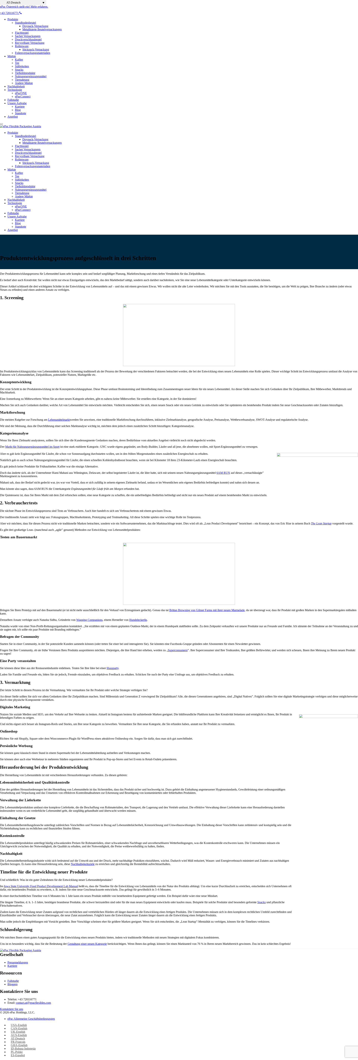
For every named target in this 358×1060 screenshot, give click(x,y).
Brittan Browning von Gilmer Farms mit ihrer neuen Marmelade (207, 610)
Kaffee (19, 59)
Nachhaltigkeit (16, 86)
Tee (17, 62)
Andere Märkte (24, 83)
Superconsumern (178, 650)
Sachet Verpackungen (27, 36)
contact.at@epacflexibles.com (33, 1002)
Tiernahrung (22, 79)
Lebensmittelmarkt (59, 419)
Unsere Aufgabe (17, 103)
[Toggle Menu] (1, 124)
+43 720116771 (9, 13)
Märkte (11, 56)
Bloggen (12, 984)
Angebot (12, 116)
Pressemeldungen (17, 962)
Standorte (20, 113)
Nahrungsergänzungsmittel (30, 76)
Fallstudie (13, 99)
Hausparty (113, 668)
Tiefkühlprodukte (25, 73)
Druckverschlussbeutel (28, 39)
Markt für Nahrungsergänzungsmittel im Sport (32, 446)
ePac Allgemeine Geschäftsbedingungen (31, 1018)
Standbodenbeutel (25, 22)
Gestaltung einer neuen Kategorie (87, 943)
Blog (18, 109)
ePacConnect (22, 96)
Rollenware (22, 46)
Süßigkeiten (22, 66)
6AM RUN (223, 472)
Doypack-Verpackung (35, 26)
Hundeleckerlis (138, 619)
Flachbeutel (22, 32)
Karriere (20, 106)
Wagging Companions (89, 619)
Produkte (12, 19)
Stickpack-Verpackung (35, 49)
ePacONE (21, 93)
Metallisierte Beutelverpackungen (42, 29)
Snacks (19, 69)
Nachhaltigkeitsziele (83, 864)
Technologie (14, 89)
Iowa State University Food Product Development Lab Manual (41, 886)
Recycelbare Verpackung (29, 42)
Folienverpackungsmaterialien (32, 52)
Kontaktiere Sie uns (11, 1009)
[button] (23, 2)
